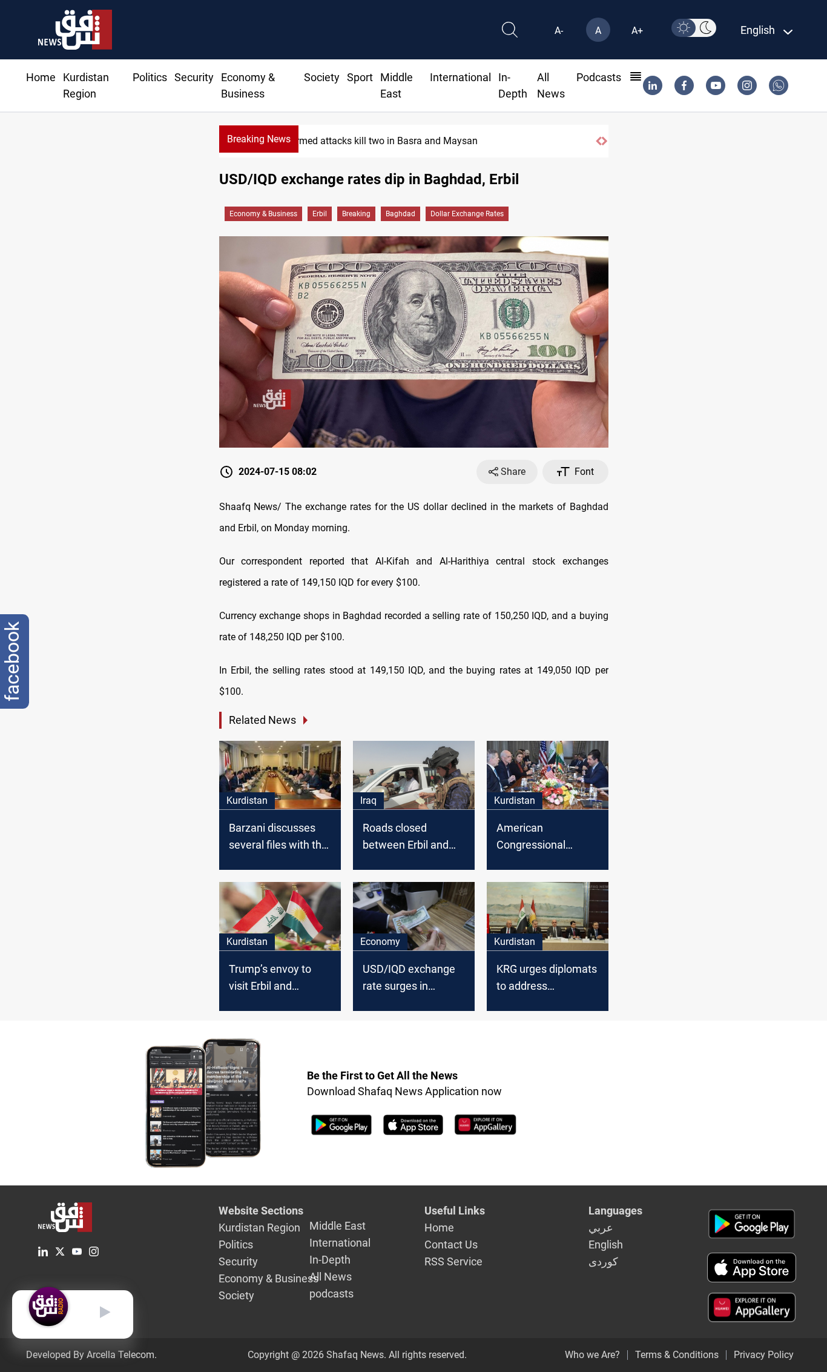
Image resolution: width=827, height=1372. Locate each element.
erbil (319, 214)
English (605, 1244)
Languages (615, 1210)
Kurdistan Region (259, 1227)
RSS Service (453, 1261)
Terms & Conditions (677, 1354)
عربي (600, 1227)
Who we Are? (592, 1354)
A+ (637, 30)
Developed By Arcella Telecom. (91, 1354)
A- (559, 30)
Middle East (337, 1225)
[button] (598, 141)
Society (322, 77)
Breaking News (259, 139)
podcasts (598, 77)
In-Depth (330, 1259)
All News (330, 1276)
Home (41, 77)
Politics (150, 77)
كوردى (603, 1261)
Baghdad (400, 214)
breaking (356, 214)
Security (194, 77)
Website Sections (261, 1210)
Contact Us (451, 1244)
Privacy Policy (764, 1354)
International (460, 77)
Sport (360, 77)
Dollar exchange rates (467, 214)
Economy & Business (263, 214)
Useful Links (454, 1210)
